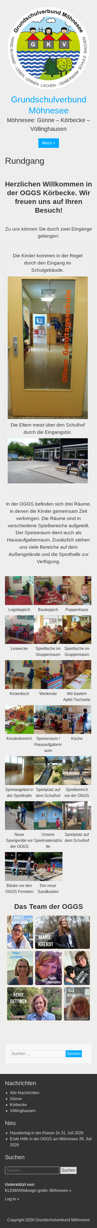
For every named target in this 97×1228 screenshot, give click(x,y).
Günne (16, 1099)
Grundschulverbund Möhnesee (62, 1220)
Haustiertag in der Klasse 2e (35, 1133)
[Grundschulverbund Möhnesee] (48, 91)
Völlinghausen (23, 1111)
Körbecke (18, 1105)
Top (85, 1216)
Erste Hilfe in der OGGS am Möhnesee (44, 1139)
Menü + (48, 143)
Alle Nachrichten (24, 1093)
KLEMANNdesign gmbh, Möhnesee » (38, 1190)
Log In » (12, 1199)
